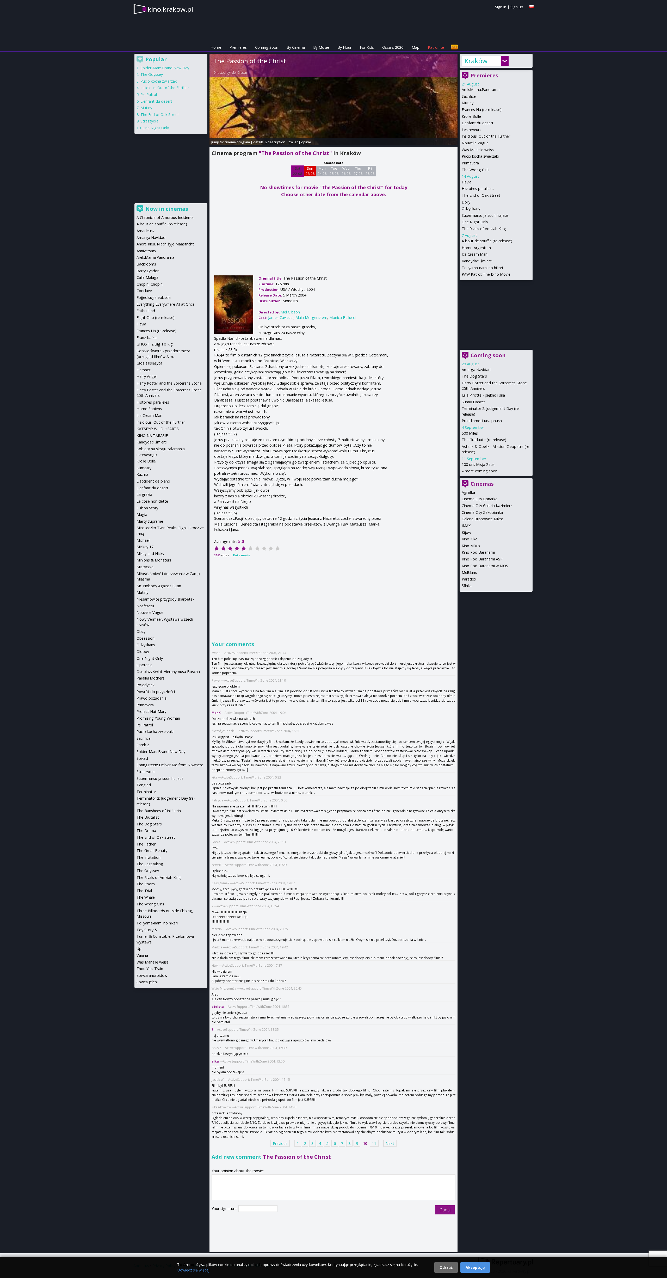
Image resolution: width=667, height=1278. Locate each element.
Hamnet (144, 369)
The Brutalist (148, 817)
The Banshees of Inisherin (159, 810)
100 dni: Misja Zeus (478, 464)
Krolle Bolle (471, 116)
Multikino (469, 572)
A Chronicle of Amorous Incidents (165, 217)
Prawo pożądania (151, 698)
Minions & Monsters (154, 560)
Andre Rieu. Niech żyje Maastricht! (166, 244)
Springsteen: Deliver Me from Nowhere (170, 764)
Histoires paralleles (478, 188)
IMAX (466, 525)
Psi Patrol (148, 94)
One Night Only (475, 221)
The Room (146, 883)
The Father (146, 844)
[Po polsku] (531, 6)
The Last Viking (150, 863)
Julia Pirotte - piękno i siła (483, 395)
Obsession (146, 638)
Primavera (470, 162)
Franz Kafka (147, 337)
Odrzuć (446, 1267)
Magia (142, 514)
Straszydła (149, 121)
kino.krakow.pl (170, 9)
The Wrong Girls (475, 169)
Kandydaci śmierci (477, 260)
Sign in (500, 6)
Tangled (144, 784)
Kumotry (144, 467)
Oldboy (143, 651)
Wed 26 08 (346, 171)
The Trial (144, 890)
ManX (216, 713)
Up (139, 948)
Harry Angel (147, 376)
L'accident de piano (153, 481)
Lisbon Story (147, 507)
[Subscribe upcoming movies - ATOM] (454, 47)
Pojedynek (146, 684)
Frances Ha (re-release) (482, 109)
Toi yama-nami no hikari (482, 267)
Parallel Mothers (150, 678)
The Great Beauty (152, 850)
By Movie (321, 47)
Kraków (475, 60)
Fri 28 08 (370, 171)
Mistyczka (145, 566)
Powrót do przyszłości (156, 691)
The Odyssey (151, 74)
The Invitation (148, 857)
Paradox (469, 579)
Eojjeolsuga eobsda (154, 297)
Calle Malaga (147, 277)
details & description (269, 142)
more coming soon (481, 470)
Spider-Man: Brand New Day (164, 67)
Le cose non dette (152, 501)
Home (216, 47)
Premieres (238, 47)
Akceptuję (475, 1267)
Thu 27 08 (358, 171)
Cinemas (482, 483)
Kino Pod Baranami (478, 552)
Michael (143, 540)
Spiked (142, 758)
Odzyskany (471, 208)
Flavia (466, 182)
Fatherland (146, 310)
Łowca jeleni (147, 981)
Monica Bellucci (342, 317)
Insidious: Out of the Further (486, 136)
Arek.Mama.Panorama (480, 89)
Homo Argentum (476, 247)
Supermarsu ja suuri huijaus (485, 215)
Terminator (146, 791)
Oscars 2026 (392, 47)
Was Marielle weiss (478, 149)
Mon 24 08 (322, 171)
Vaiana (142, 955)
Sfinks (467, 585)
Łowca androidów (152, 975)
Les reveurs (471, 129)
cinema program (237, 142)
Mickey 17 (145, 546)
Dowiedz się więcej (193, 1270)
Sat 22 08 (297, 171)
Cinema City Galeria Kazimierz (487, 505)
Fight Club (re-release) (156, 317)
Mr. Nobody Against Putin (159, 585)
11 (374, 1143)
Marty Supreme (150, 521)
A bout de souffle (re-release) (487, 240)
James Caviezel (280, 317)
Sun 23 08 (310, 171)
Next (390, 1143)
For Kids (367, 47)
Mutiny (467, 102)
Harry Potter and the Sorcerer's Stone (169, 383)
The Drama (146, 830)
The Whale (146, 897)
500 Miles (470, 433)
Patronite (436, 47)
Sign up (516, 6)
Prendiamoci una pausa (482, 420)
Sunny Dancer (473, 401)
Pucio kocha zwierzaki (480, 156)
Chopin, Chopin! (150, 284)
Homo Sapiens (149, 408)
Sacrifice (469, 96)
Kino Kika (469, 538)
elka (215, 1061)
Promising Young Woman (158, 718)
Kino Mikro (471, 545)
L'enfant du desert (477, 122)
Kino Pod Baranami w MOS (485, 565)
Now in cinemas (166, 208)
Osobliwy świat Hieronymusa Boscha (168, 671)
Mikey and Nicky (150, 553)
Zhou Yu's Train (150, 968)
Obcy (141, 631)
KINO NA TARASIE (152, 435)
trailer (293, 142)
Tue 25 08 (334, 171)
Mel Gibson (239, 72)
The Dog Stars (474, 376)
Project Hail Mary (151, 711)
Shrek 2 (143, 744)
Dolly (466, 202)
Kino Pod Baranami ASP (482, 559)
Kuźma (142, 474)
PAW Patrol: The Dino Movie (486, 274)
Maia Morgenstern (311, 317)
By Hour (344, 47)
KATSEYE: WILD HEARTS (158, 428)
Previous (280, 1143)
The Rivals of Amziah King (484, 228)
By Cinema (296, 47)
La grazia (144, 494)
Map (415, 47)
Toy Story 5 (147, 929)
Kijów (466, 532)
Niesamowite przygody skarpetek (165, 599)
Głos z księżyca (149, 363)
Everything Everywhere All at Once (166, 304)
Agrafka (468, 492)
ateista (218, 1006)
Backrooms (146, 264)
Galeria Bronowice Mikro (482, 518)
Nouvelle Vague (475, 142)
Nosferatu (145, 605)
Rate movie (241, 555)
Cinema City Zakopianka (482, 512)
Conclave (144, 290)
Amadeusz (146, 230)
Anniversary (146, 250)
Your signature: (225, 1208)
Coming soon (488, 355)
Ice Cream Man (474, 254)
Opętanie (144, 664)
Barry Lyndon (148, 270)
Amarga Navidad (476, 369)
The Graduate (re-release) (484, 439)
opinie (306, 142)
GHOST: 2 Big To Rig (155, 344)
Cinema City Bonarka (479, 498)
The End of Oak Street (481, 195)
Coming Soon (266, 47)
